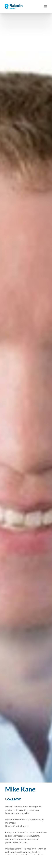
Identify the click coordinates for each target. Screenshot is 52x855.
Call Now (14, 799)
